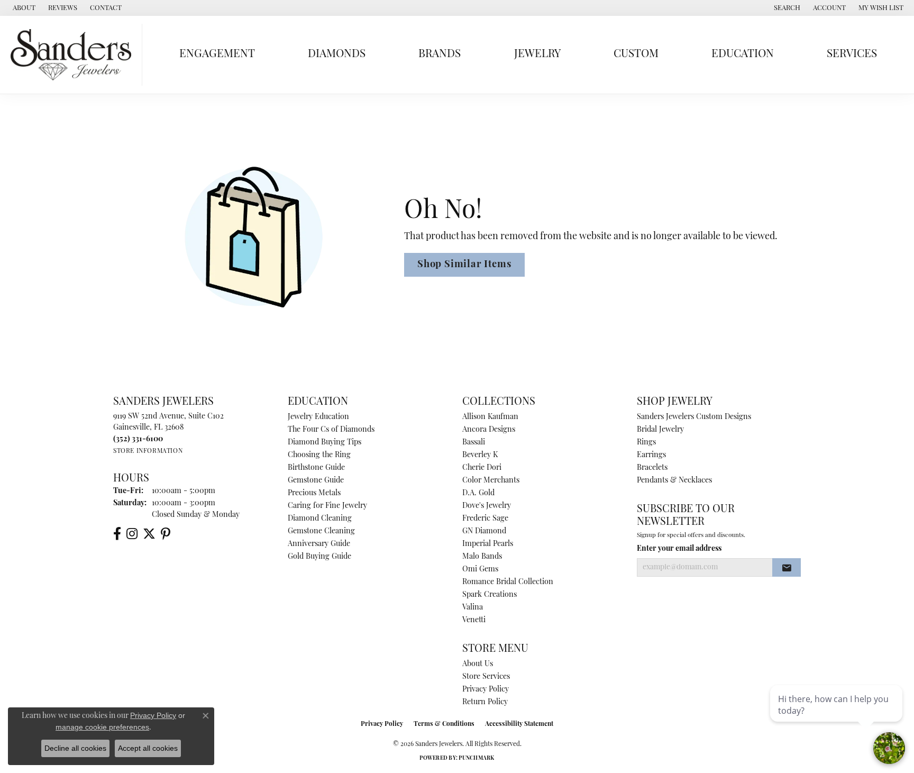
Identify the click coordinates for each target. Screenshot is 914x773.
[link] (23, 8)
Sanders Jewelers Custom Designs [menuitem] (694, 417)
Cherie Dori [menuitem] (481, 468)
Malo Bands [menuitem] (482, 557)
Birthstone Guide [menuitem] (316, 468)
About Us (477, 664)
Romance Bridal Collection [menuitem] (507, 582)
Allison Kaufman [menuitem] (490, 417)
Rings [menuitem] (646, 443)
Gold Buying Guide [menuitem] (319, 557)
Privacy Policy (485, 690)
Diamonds (336, 54)
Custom (636, 54)
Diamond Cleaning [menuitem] (320, 519)
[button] (786, 8)
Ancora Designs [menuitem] (488, 430)
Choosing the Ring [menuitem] (319, 455)
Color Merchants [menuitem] (490, 481)
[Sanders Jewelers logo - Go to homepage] (73, 55)
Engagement (217, 54)
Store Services (486, 677)
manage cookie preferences (102, 727)
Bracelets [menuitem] (652, 468)
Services (852, 54)
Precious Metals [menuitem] (314, 493)
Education (742, 54)
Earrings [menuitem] (651, 455)
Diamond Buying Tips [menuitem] (324, 443)
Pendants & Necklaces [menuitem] (674, 481)
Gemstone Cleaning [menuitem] (321, 531)
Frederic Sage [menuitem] (485, 519)
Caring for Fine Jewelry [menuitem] (327, 506)
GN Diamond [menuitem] (484, 531)
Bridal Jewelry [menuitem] (660, 430)
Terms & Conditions (444, 724)
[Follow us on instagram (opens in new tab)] (132, 534)
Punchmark (476, 758)
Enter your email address (679, 548)
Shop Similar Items (464, 265)
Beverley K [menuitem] (480, 455)
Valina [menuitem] (472, 608)
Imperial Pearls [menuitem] (487, 544)
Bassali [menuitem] (473, 443)
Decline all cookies (75, 748)
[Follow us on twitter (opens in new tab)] (149, 534)
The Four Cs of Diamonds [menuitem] (331, 430)
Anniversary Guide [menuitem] (319, 544)
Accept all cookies (148, 748)
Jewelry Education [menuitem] (318, 417)
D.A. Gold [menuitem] (478, 493)
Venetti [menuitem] (474, 620)
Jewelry (537, 54)
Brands (439, 54)
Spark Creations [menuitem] (489, 595)
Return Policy (485, 702)
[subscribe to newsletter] (786, 567)
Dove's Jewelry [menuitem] (486, 506)
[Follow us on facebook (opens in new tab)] (117, 534)
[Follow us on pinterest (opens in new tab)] (165, 534)
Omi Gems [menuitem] (480, 570)
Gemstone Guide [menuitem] (316, 481)
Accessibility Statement (519, 724)
